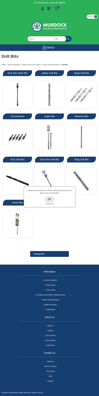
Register (42, 8)
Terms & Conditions (50, 280)
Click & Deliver (50, 340)
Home (4, 65)
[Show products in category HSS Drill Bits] (17, 181)
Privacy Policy (50, 285)
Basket (56, 8)
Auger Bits (49, 116)
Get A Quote (50, 371)
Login (50, 376)
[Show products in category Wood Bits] (17, 224)
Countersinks (17, 116)
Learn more (50, 204)
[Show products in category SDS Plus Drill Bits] (49, 181)
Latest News (50, 345)
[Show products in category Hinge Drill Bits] (81, 95)
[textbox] (47, 38)
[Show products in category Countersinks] (17, 138)
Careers (50, 331)
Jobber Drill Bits (49, 73)
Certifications (50, 310)
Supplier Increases (50, 305)
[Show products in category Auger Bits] (49, 138)
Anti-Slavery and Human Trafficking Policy (50, 295)
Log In (49, 8)
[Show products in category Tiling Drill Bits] (81, 181)
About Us (50, 326)
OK (49, 199)
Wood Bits (17, 202)
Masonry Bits (81, 116)
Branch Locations (50, 366)
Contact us (50, 361)
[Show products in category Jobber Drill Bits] (49, 95)
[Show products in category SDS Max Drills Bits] (17, 95)
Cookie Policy (50, 290)
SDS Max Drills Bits (17, 73)
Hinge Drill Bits (81, 73)
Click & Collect (50, 335)
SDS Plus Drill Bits (49, 159)
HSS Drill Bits (17, 159)
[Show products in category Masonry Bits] (81, 138)
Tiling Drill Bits (81, 159)
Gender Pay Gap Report (50, 300)
